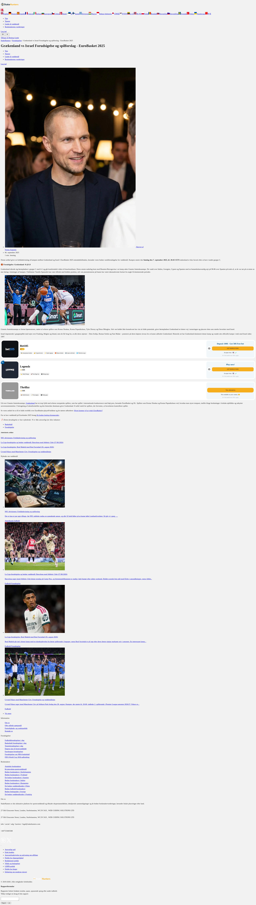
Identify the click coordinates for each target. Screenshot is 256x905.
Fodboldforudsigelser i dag (14, 740)
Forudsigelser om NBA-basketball (17, 754)
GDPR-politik (10, 866)
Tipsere (7, 21)
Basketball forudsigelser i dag (15, 743)
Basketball (8, 424)
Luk (9, 903)
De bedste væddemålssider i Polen (17, 786)
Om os (7, 723)
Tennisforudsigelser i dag (14, 746)
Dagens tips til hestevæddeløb (15, 749)
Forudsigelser (17, 41)
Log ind (3, 31)
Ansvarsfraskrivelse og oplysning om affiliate (21, 855)
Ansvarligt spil (10, 850)
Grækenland (30, 403)
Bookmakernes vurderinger (14, 27)
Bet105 (24, 345)
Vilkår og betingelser (12, 864)
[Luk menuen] (7, 34)
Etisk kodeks (9, 852)
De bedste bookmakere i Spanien (17, 778)
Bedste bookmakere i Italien (15, 780)
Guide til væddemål (12, 24)
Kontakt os (9, 731)
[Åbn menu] (3, 34)
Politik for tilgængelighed (14, 858)
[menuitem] (5, 14)
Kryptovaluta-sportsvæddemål (16, 769)
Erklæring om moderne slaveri (16, 872)
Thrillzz (25, 387)
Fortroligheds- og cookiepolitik (16, 728)
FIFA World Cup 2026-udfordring (17, 757)
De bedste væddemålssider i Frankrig (18, 794)
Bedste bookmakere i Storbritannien (18, 772)
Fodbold (8, 583)
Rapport (4, 903)
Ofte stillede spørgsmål (13, 726)
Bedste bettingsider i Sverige (15, 792)
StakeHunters (5, 41)
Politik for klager (11, 869)
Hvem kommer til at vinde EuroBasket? (88, 411)
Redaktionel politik (12, 861)
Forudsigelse (9, 427)
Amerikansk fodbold (12, 521)
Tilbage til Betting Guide (10, 38)
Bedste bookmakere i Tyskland (16, 775)
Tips (6, 18)
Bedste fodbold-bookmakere (15, 789)
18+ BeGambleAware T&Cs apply (230, 355)
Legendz (25, 366)
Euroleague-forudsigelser (14, 752)
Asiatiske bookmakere (13, 766)
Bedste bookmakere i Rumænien (16, 783)
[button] (128, 10)
